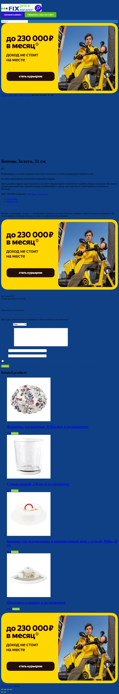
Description (12, 199)
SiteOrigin (8, 686)
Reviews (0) (12, 201)
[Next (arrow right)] (5, 692)
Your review (7, 345)
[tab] (62, 199)
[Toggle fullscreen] (8, 689)
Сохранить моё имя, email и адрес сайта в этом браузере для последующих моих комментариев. (51, 361)
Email (4, 356)
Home (4, 95)
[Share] (5, 689)
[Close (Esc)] (2, 689)
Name (4, 350)
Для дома (13, 95)
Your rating (7, 324)
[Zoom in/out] (11, 689)
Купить (14, 433)
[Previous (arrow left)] (2, 692)
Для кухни (24, 95)
